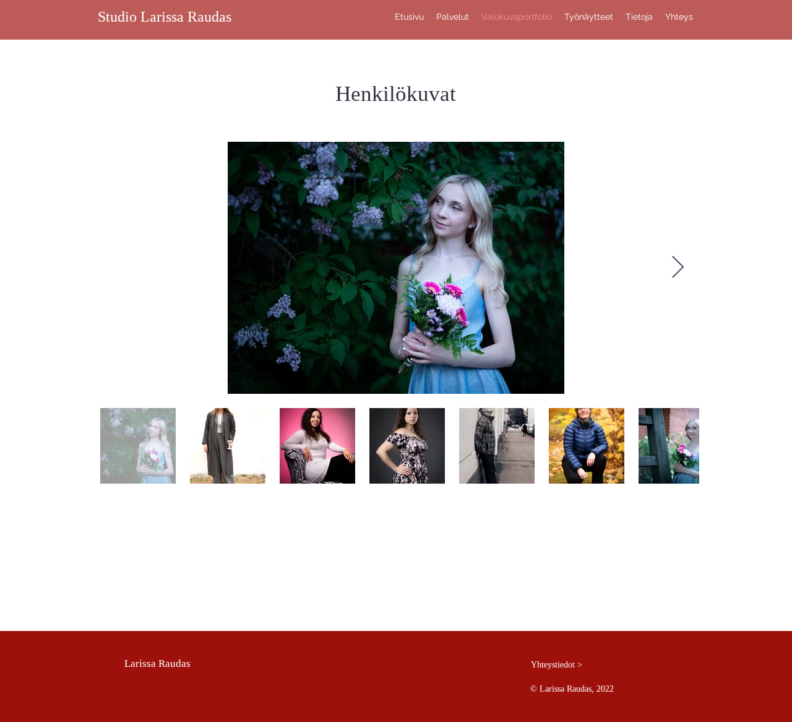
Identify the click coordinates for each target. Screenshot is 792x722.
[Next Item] (678, 268)
